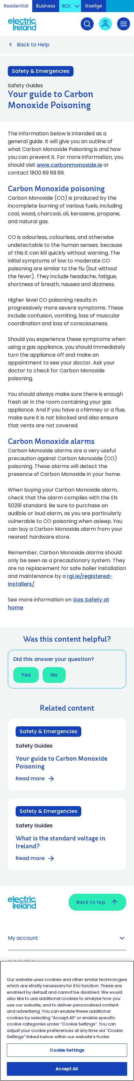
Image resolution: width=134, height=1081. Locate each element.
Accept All (67, 1069)
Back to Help (33, 44)
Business (45, 6)
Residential (16, 6)
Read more (30, 778)
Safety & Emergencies (41, 71)
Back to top (90, 902)
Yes (26, 675)
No (54, 675)
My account (23, 938)
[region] (67, 1021)
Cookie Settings (67, 1050)
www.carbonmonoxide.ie (69, 165)
